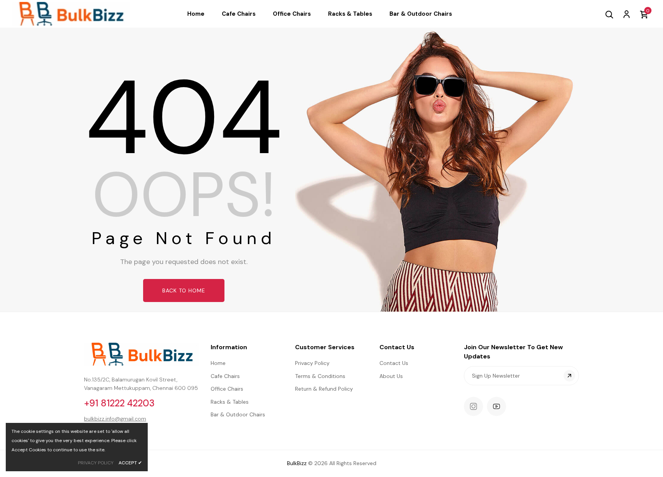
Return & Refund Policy (324, 388)
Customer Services (325, 347)
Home (218, 363)
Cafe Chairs (225, 376)
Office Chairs (227, 388)
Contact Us (396, 347)
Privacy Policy (312, 363)
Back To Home (183, 290)
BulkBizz (297, 463)
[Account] (626, 14)
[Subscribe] (569, 375)
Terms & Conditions (320, 376)
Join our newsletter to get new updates (513, 351)
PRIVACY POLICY (96, 463)
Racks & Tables (230, 401)
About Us (391, 376)
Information (229, 347)
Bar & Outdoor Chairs (238, 414)
